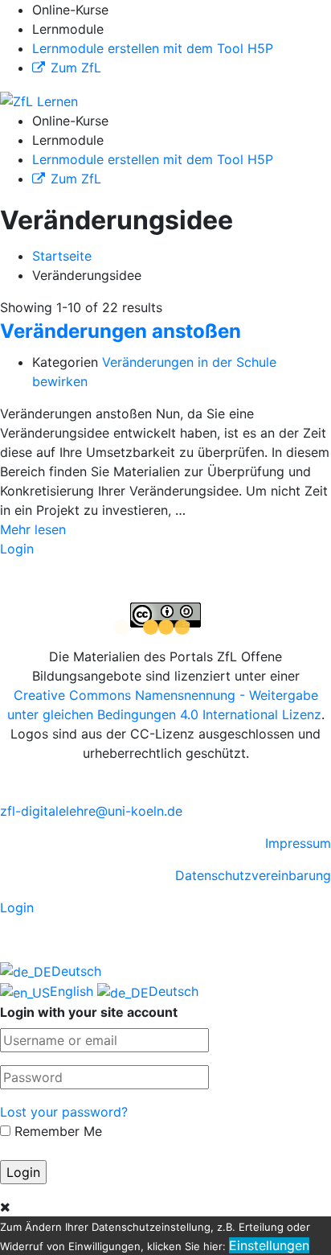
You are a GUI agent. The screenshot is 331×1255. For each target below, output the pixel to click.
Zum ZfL (76, 68)
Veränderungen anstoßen (120, 331)
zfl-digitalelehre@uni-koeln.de (91, 811)
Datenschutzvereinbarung (253, 875)
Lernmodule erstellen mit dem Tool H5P (152, 48)
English (73, 991)
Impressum (298, 843)
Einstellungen (269, 1245)
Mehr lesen (33, 529)
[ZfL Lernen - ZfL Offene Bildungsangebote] (39, 100)
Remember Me (56, 1131)
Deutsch (76, 971)
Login (17, 549)
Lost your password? (64, 1112)
